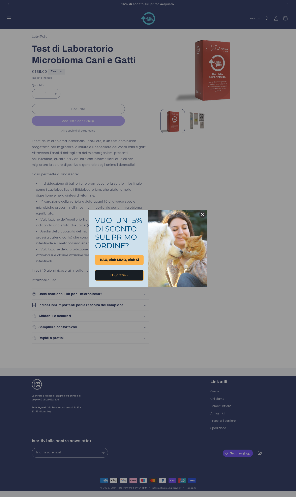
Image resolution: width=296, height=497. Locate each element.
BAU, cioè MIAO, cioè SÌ (119, 260)
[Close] (202, 215)
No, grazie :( (119, 275)
